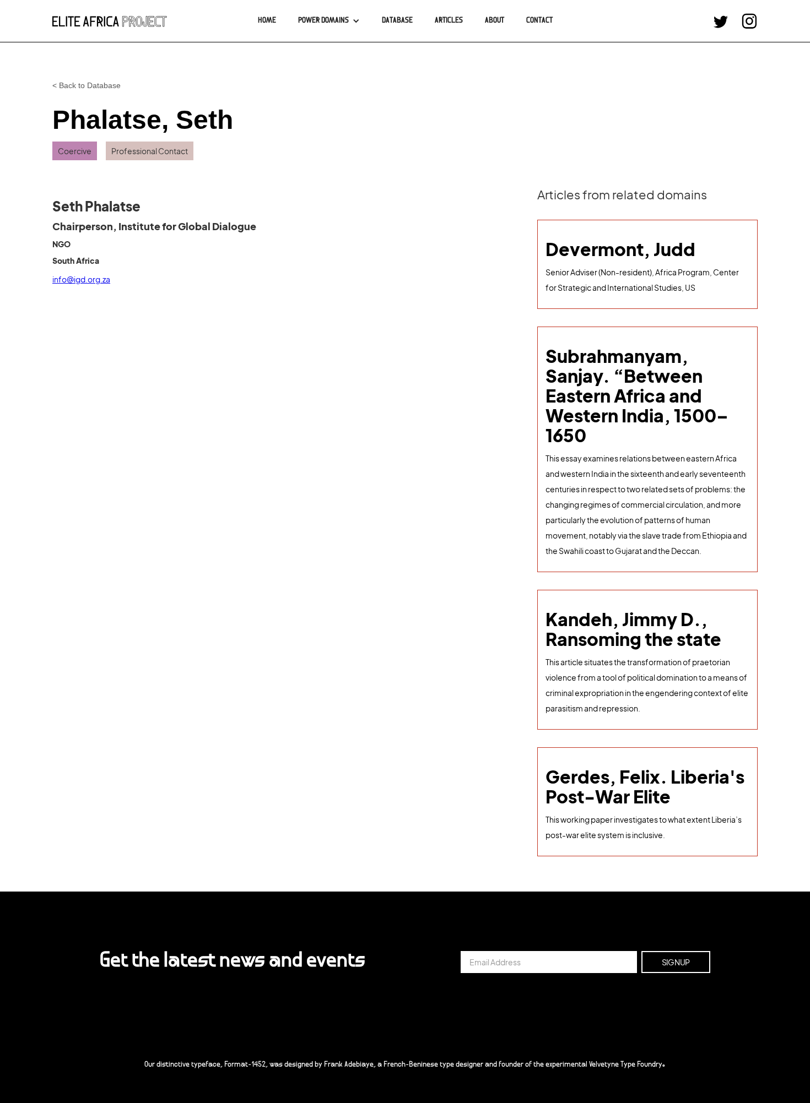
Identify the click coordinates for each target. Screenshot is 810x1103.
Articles (449, 21)
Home (267, 21)
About (494, 21)
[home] (109, 21)
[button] (329, 21)
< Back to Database (86, 85)
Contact (539, 21)
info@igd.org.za (81, 279)
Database (397, 21)
